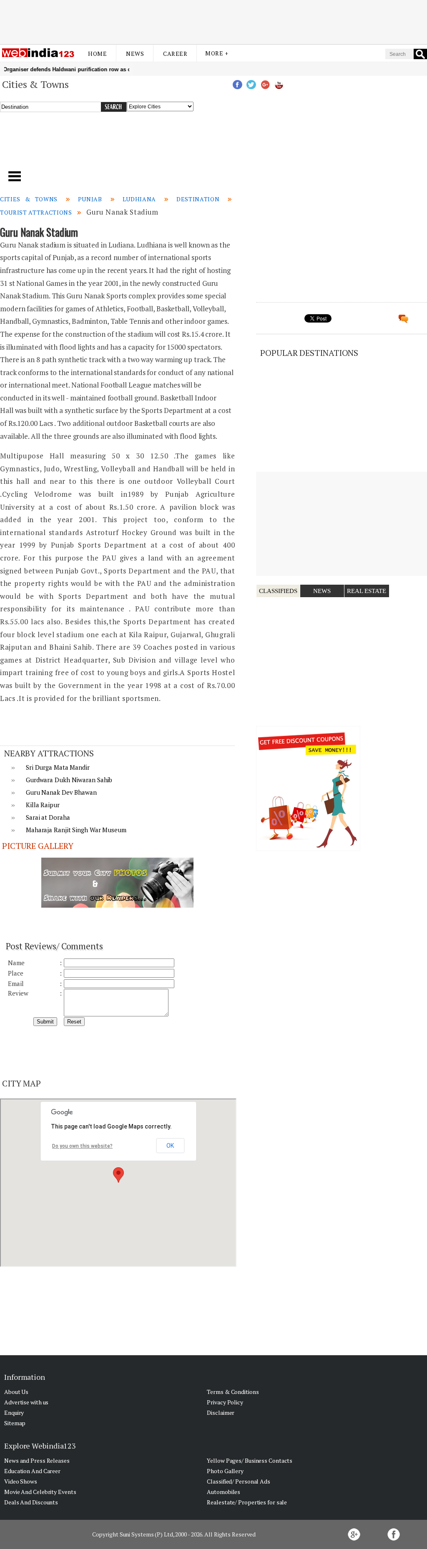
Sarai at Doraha (48, 817)
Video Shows (20, 1481)
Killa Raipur (43, 805)
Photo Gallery (225, 1471)
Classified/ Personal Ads (238, 1481)
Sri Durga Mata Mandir (58, 767)
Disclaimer (220, 1412)
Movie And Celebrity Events (40, 1492)
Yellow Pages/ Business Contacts (249, 1460)
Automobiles (223, 1492)
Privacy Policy (225, 1402)
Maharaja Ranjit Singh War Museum (76, 830)
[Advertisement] (213, 22)
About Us (16, 1392)
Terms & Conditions (233, 1392)
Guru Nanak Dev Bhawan (61, 792)
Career (175, 54)
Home (97, 54)
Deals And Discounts (31, 1502)
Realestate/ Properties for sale (247, 1502)
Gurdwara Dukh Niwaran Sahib (69, 780)
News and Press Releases (37, 1460)
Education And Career (32, 1471)
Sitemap (14, 1423)
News (135, 54)
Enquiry (14, 1412)
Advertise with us (26, 1402)
